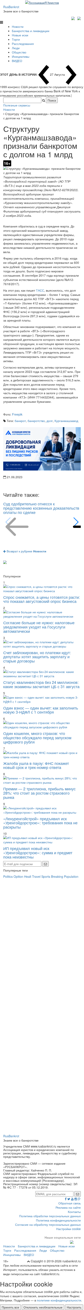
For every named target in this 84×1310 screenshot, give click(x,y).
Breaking (57, 876)
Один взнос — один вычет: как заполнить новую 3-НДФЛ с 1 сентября (40, 710)
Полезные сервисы (16, 105)
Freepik (17, 414)
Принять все (10, 1307)
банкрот (20, 421)
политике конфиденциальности (59, 1300)
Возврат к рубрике (26, 551)
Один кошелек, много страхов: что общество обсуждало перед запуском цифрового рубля (37, 737)
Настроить (74, 1307)
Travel (36, 876)
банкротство (36, 421)
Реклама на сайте (68, 1207)
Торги (16, 39)
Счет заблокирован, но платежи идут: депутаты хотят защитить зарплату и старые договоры (37, 657)
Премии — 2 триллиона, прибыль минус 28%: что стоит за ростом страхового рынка (39, 793)
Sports (45, 876)
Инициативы (20, 56)
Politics (8, 876)
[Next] (76, 522)
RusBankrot (11, 7)
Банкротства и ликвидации (30, 31)
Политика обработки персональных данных (50, 1216)
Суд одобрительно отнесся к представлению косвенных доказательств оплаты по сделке (41, 508)
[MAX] (73, 18)
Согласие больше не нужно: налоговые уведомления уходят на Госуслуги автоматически (39, 627)
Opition (18, 876)
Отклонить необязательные (42, 1307)
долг (50, 421)
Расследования (23, 43)
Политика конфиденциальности (58, 1220)
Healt (27, 876)
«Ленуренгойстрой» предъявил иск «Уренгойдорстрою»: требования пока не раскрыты (40, 823)
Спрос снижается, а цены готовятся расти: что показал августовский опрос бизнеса (41, 599)
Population (71, 876)
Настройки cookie (68, 1229)
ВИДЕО (17, 61)
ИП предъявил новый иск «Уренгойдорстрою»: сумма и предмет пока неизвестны (37, 852)
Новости (17, 26)
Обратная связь (69, 1203)
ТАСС (40, 290)
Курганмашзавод (66, 421)
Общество (19, 52)
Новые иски (20, 35)
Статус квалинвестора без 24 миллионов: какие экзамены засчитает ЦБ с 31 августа (41, 684)
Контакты (74, 1212)
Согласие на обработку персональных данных (48, 1224)
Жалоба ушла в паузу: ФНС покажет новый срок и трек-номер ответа (36, 765)
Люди (16, 48)
